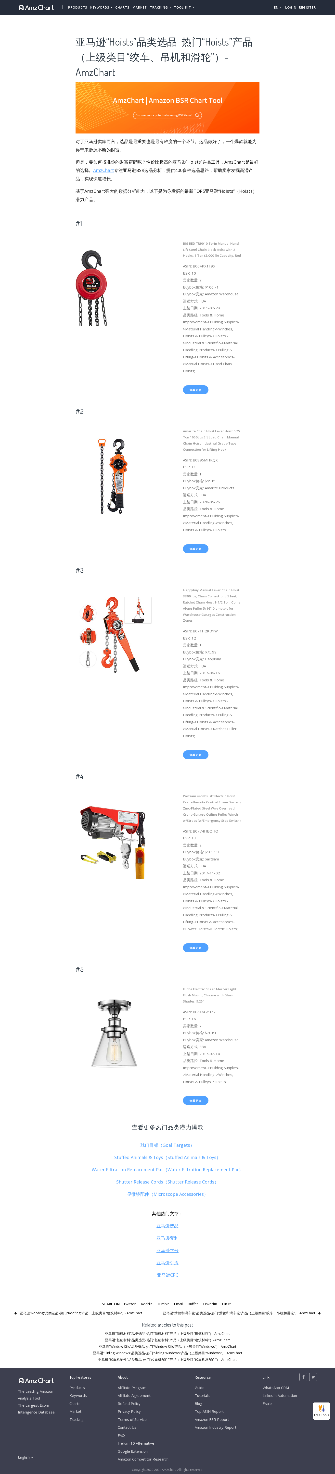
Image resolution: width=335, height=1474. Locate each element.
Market (139, 7)
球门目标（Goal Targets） (167, 1145)
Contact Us (127, 1427)
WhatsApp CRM (276, 1387)
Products (77, 7)
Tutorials (202, 1395)
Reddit (146, 1303)
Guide (200, 1387)
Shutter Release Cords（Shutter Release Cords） (167, 1182)
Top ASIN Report (209, 1411)
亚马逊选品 (167, 1226)
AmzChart (103, 170)
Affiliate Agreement (134, 1395)
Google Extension (133, 1451)
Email (178, 1303)
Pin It (226, 1303)
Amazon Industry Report (215, 1427)
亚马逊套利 (167, 1238)
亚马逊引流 (167, 1263)
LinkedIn (210, 1303)
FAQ (121, 1435)
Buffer (193, 1303)
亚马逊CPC (167, 1275)
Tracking (76, 1419)
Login (290, 7)
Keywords (78, 1395)
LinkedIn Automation (280, 1395)
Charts (122, 7)
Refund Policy (129, 1403)
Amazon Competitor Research (143, 1459)
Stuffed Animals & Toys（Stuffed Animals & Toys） (167, 1157)
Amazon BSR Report (212, 1419)
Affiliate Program (132, 1387)
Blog (198, 1403)
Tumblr (163, 1303)
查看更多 (196, 390)
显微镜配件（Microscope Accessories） (167, 1194)
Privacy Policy (129, 1411)
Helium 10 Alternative (136, 1443)
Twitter (129, 1303)
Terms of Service (132, 1419)
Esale (267, 1403)
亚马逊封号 (167, 1250)
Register (307, 7)
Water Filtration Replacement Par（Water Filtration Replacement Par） (167, 1169)
